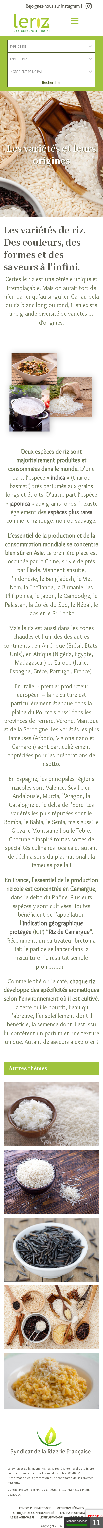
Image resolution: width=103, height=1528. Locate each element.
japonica (20, 503)
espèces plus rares (70, 512)
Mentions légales (70, 1508)
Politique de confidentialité (33, 1513)
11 (96, 1522)
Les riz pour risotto (76, 1513)
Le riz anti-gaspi (22, 1517)
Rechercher (51, 82)
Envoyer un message (35, 1508)
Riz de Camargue (69, 931)
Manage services (77, 1520)
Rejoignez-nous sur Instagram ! (54, 6)
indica (58, 477)
